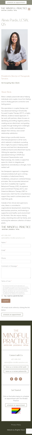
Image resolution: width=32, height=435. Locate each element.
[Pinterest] (20, 379)
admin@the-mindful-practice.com (13, 238)
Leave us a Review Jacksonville (16, 371)
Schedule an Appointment (16, 2)
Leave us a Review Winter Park (16, 367)
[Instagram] (16, 379)
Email (3, 250)
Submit (5, 301)
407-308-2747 (6, 235)
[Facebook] (11, 379)
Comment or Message (9, 266)
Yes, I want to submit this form (13, 296)
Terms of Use (6, 281)
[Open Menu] (29, 9)
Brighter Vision (20, 430)
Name (3, 242)
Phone (3, 258)
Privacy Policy (16, 425)
